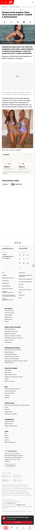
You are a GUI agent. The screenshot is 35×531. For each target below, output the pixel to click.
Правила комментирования (25, 279)
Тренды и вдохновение (11, 426)
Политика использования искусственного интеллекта (9, 296)
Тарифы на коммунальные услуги (14, 377)
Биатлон (7, 440)
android (7, 476)
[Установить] (17, 520)
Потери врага (8, 342)
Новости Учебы (9, 403)
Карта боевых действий (11, 331)
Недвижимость (9, 419)
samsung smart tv (18, 480)
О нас (3, 272)
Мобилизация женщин (11, 354)
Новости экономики (11, 368)
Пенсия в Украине (9, 381)
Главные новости (9, 310)
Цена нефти (8, 370)
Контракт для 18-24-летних (12, 356)
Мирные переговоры (10, 333)
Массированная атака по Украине (14, 338)
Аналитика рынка (9, 421)
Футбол (7, 435)
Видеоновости (8, 317)
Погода (6, 321)
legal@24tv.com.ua (21, 505)
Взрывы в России (9, 340)
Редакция (4, 275)
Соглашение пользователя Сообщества (25, 276)
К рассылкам (10, 465)
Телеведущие (5, 283)
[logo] (11, 2)
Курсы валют (8, 372)
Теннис (6, 437)
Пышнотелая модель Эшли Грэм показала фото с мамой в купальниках (27, 6)
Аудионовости (8, 319)
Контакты (21, 284)
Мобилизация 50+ (9, 352)
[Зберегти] (30, 22)
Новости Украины (9, 313)
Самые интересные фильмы (12, 389)
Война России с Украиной (13, 327)
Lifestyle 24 (5, 6)
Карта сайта (22, 295)
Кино (6, 387)
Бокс (6, 433)
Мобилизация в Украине (12, 348)
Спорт (6, 431)
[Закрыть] (32, 517)
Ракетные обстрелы (10, 329)
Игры (20, 297)
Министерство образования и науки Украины (17, 405)
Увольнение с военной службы (13, 350)
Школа (6, 407)
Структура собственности (25, 289)
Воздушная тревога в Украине (13, 335)
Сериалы (7, 397)
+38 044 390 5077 (23, 248)
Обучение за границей (11, 414)
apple (18, 476)
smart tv (7, 480)
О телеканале (5, 280)
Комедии (7, 395)
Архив (20, 292)
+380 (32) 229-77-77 (11, 503)
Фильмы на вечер (9, 393)
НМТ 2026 (7, 409)
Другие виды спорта (10, 442)
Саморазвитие (8, 411)
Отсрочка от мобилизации (12, 358)
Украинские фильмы (10, 391)
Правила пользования (7, 288)
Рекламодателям (6, 286)
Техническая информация (25, 281)
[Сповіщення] (33, 2)
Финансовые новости (10, 374)
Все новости (8, 308)
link (19, 255)
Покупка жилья (9, 423)
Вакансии (21, 287)
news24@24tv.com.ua (7, 248)
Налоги (7, 379)
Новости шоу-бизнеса (14, 6)
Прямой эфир (8, 315)
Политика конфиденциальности (7, 292)
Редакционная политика (8, 278)
